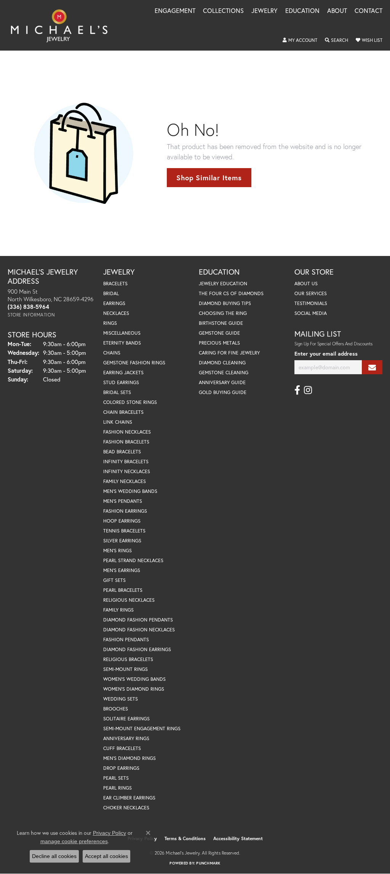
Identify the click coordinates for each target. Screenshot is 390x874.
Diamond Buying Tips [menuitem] (225, 303)
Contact (368, 11)
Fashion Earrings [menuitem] (125, 511)
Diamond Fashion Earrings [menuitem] (137, 649)
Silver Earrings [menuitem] (122, 540)
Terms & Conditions (185, 838)
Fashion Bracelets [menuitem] (126, 442)
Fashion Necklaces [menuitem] (127, 432)
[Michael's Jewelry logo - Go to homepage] (63, 25)
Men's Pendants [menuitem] (122, 501)
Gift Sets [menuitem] (114, 580)
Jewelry (264, 11)
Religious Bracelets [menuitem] (128, 659)
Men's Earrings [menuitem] (121, 570)
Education (302, 11)
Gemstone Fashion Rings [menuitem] (134, 362)
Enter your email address (326, 353)
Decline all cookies (54, 856)
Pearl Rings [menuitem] (117, 788)
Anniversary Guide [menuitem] (222, 382)
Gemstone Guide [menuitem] (219, 333)
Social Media (310, 313)
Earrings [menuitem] (114, 303)
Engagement (175, 11)
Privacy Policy (109, 833)
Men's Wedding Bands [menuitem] (130, 491)
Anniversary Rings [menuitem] (126, 738)
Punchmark (208, 863)
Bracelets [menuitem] (115, 283)
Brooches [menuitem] (115, 709)
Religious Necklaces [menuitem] (129, 600)
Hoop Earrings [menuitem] (122, 521)
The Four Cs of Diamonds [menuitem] (231, 293)
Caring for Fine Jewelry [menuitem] (229, 353)
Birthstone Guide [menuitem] (221, 323)
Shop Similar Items (208, 177)
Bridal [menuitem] (111, 293)
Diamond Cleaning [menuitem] (222, 362)
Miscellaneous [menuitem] (122, 333)
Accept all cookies (106, 856)
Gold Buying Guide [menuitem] (222, 392)
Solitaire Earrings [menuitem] (126, 718)
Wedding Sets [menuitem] (120, 699)
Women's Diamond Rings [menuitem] (133, 689)
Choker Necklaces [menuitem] (126, 807)
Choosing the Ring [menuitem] (223, 313)
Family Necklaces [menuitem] (124, 481)
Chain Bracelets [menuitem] (123, 412)
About (337, 11)
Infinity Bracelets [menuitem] (126, 461)
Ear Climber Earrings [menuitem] (129, 798)
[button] (300, 40)
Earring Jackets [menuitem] (123, 372)
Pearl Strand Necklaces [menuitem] (133, 560)
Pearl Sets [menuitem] (116, 778)
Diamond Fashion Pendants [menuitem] (138, 620)
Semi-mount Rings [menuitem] (125, 669)
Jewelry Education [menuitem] (223, 283)
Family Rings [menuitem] (118, 610)
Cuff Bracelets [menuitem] (122, 748)
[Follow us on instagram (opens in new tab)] (308, 390)
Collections (223, 11)
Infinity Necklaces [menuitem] (126, 471)
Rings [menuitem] (110, 323)
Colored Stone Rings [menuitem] (130, 402)
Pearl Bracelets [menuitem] (122, 590)
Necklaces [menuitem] (116, 313)
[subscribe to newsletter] (372, 367)
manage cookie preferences (74, 841)
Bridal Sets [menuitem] (117, 392)
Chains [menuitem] (111, 353)
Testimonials (310, 303)
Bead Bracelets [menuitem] (122, 451)
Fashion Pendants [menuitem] (126, 639)
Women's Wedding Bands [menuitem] (134, 679)
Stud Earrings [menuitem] (121, 382)
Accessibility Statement (238, 838)
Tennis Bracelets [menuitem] (124, 531)
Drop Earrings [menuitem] (121, 768)
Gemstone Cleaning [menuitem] (223, 372)
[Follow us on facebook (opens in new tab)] (297, 390)
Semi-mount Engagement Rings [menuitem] (142, 728)
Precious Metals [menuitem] (219, 343)
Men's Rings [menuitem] (117, 550)
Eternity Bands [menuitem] (122, 343)
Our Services (310, 293)
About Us (306, 283)
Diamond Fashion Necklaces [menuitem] (139, 629)
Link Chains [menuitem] (117, 422)
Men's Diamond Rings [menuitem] (129, 758)
